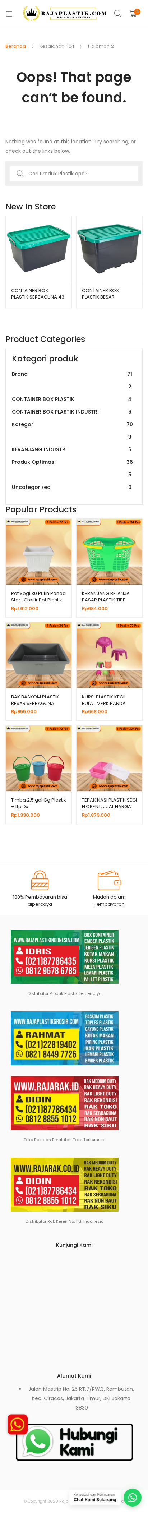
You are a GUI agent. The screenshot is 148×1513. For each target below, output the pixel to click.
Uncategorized (71, 487)
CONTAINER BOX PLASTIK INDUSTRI (71, 411)
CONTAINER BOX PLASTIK (71, 399)
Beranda (15, 46)
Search (118, 13)
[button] (18, 1427)
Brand (72, 380)
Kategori (72, 430)
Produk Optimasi (72, 468)
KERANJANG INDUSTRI (71, 449)
